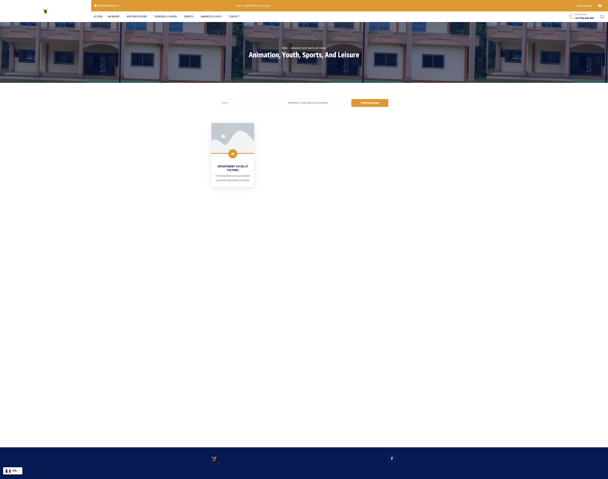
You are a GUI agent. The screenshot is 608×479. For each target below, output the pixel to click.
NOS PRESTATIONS (137, 16)
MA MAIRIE (114, 16)
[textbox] (250, 103)
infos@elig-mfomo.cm (108, 5)
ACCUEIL (98, 16)
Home (285, 47)
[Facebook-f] (392, 458)
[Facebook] (600, 5)
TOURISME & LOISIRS (165, 16)
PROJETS (188, 16)
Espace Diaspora (584, 5)
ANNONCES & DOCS (211, 16)
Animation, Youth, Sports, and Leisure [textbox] (308, 102)
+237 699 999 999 (584, 17)
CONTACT (234, 16)
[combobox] (250, 103)
